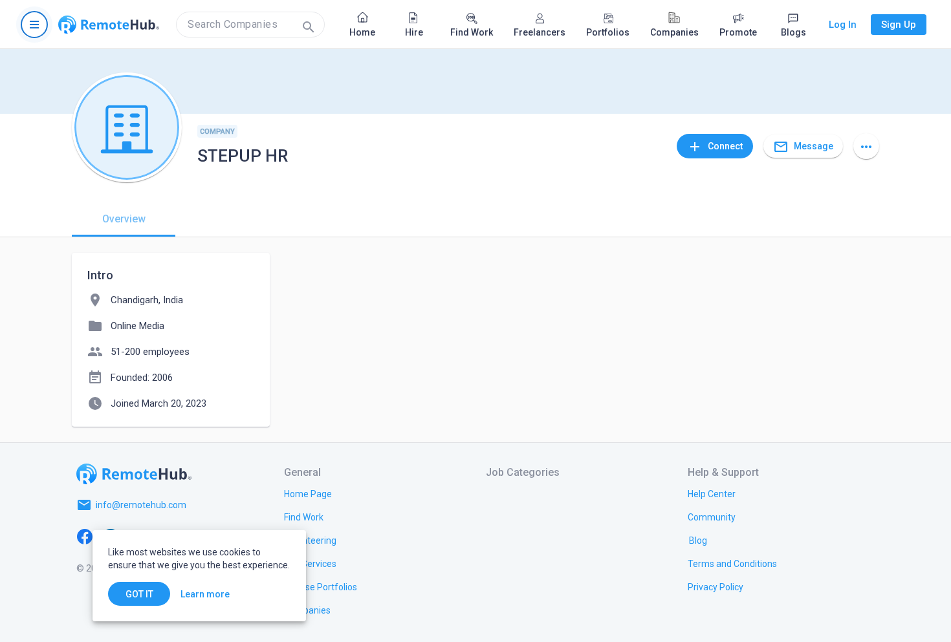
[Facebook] (85, 536)
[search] (250, 24)
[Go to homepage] (108, 24)
